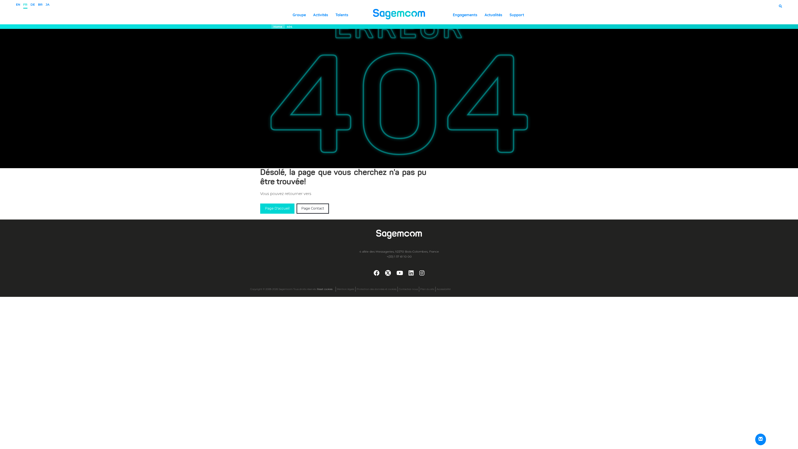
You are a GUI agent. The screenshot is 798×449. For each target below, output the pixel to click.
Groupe (299, 14)
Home (277, 26)
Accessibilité (444, 289)
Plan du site (427, 289)
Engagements (465, 14)
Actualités (493, 14)
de (33, 4)
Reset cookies (324, 289)
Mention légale (345, 289)
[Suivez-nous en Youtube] (400, 274)
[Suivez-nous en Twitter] (388, 273)
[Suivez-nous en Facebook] (376, 274)
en (18, 4)
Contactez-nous (408, 289)
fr (25, 4)
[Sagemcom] (399, 14)
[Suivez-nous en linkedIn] (411, 274)
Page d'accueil (277, 208)
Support (517, 14)
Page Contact (312, 208)
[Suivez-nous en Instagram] (422, 274)
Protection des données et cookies (377, 289)
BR (40, 4)
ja (47, 4)
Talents (341, 14)
